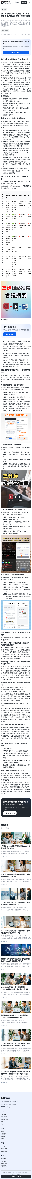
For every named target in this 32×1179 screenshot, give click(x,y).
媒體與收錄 (4, 1166)
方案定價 (3, 1134)
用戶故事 (3, 1161)
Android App (4, 1148)
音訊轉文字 (4, 1116)
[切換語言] (17, 2)
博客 (2, 1139)
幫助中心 (3, 1131)
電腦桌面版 (4, 1151)
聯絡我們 (3, 1136)
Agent (3, 1124)
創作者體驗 (4, 1163)
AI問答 (3, 1121)
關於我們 (3, 1158)
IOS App (3, 1146)
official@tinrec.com (10, 1107)
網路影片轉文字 (5, 1119)
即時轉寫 (3, 1114)
